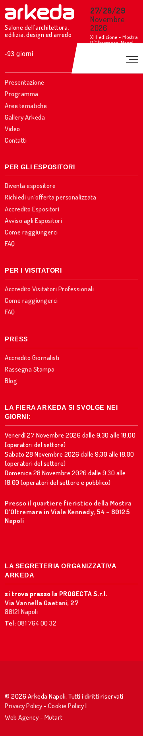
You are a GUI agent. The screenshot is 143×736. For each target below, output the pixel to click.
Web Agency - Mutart (34, 717)
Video (12, 128)
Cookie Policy (66, 705)
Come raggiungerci (31, 232)
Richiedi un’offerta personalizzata (50, 197)
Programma (22, 93)
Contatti (16, 140)
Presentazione (24, 82)
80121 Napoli (42, 607)
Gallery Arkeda (25, 117)
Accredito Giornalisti (32, 357)
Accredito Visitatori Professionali (49, 289)
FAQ (10, 243)
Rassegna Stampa (30, 369)
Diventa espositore (30, 185)
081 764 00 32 (37, 623)
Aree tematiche (26, 105)
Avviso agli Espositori (33, 220)
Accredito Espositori (32, 209)
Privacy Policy (23, 705)
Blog (11, 380)
